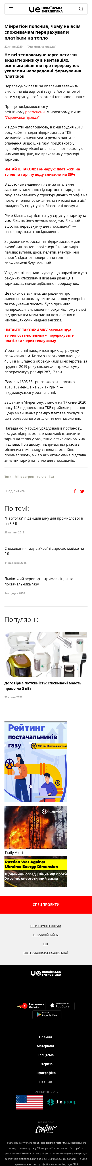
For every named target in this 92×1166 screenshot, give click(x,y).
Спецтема (46, 1055)
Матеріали (45, 1046)
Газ (51, 476)
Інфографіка (46, 1073)
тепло (41, 476)
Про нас (45, 1082)
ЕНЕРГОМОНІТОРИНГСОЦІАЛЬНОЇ (45, 953)
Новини (45, 1037)
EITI (45, 944)
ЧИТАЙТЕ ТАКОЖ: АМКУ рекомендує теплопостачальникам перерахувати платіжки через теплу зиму (39, 335)
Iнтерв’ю (45, 1064)
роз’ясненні (35, 111)
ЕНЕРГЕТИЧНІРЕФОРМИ (45, 926)
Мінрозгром (25, 476)
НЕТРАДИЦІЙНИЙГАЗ (45, 935)
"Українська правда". (22, 117)
